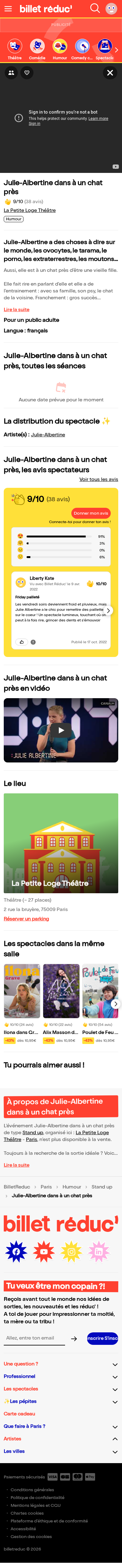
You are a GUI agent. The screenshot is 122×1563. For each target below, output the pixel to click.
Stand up (33, 1133)
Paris (31, 1140)
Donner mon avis (91, 513)
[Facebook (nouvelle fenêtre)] (16, 1251)
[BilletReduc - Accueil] (46, 8)
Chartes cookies (27, 1513)
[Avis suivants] (108, 610)
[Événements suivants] (116, 1004)
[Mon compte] (111, 9)
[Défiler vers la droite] (116, 50)
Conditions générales (32, 1489)
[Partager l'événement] (11, 72)
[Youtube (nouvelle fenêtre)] (43, 1251)
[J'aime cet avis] (21, 642)
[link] (15, 50)
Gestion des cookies (31, 1536)
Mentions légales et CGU (36, 1505)
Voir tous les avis (98, 480)
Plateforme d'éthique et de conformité (49, 1521)
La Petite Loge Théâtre (30, 210)
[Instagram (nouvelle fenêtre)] (71, 1251)
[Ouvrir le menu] (11, 9)
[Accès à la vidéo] (110, 72)
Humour (72, 1187)
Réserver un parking (26, 919)
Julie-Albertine (48, 435)
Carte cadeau (19, 1414)
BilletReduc (17, 1187)
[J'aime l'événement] (26, 72)
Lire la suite (16, 310)
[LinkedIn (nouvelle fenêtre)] (98, 1251)
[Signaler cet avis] (33, 642)
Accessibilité (23, 1528)
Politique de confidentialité (37, 1497)
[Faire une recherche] (95, 9)
